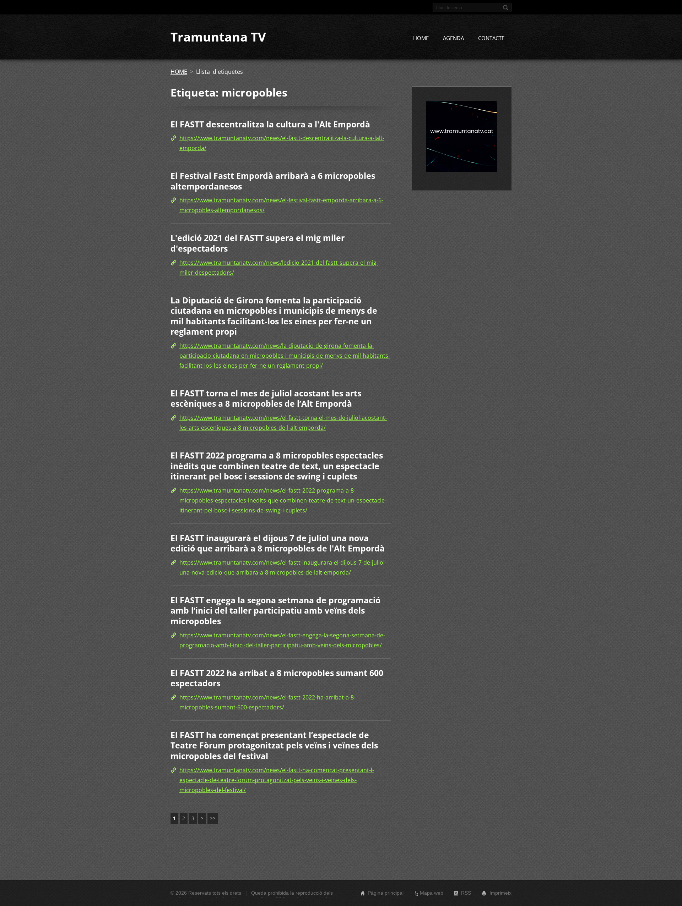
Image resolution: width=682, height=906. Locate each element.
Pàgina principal (386, 893)
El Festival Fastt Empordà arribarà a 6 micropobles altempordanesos (272, 181)
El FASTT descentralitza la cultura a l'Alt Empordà (270, 124)
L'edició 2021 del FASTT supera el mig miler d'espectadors (257, 243)
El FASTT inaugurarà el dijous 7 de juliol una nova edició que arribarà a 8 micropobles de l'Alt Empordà (277, 543)
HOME (421, 38)
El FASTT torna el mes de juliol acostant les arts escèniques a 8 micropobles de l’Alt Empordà (265, 399)
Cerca (505, 7)
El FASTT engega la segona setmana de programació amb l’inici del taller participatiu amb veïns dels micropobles (275, 610)
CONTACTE (491, 38)
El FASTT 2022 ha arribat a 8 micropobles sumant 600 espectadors (276, 678)
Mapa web (431, 893)
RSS (466, 893)
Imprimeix (500, 893)
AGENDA (453, 38)
